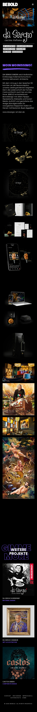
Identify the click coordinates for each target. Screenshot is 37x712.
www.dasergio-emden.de (14, 112)
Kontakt (7, 696)
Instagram (17, 696)
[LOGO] (10, 3)
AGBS (24, 698)
